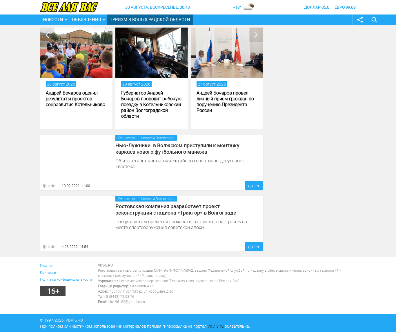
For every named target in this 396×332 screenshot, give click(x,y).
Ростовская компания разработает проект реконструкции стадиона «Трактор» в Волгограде (175, 209)
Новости (53, 19)
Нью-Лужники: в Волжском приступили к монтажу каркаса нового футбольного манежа (177, 148)
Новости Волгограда (157, 137)
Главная (46, 265)
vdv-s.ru (216, 326)
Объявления (86, 19)
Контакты (48, 272)
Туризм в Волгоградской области (150, 19)
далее (254, 185)
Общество (126, 137)
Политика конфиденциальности (66, 279)
